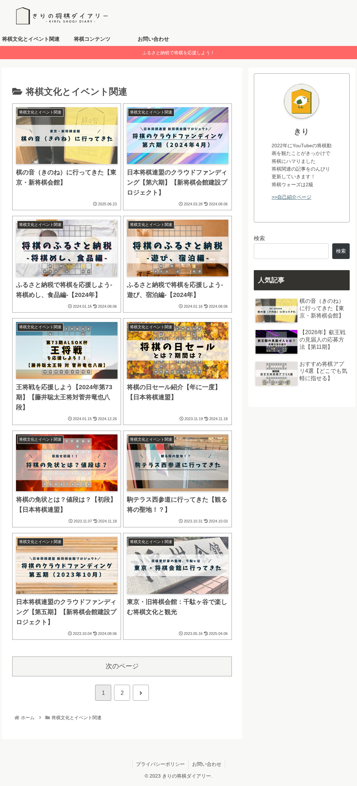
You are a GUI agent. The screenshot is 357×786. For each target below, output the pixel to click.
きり (301, 131)
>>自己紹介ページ (291, 197)
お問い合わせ (206, 764)
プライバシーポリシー (160, 764)
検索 (259, 238)
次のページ (122, 666)
